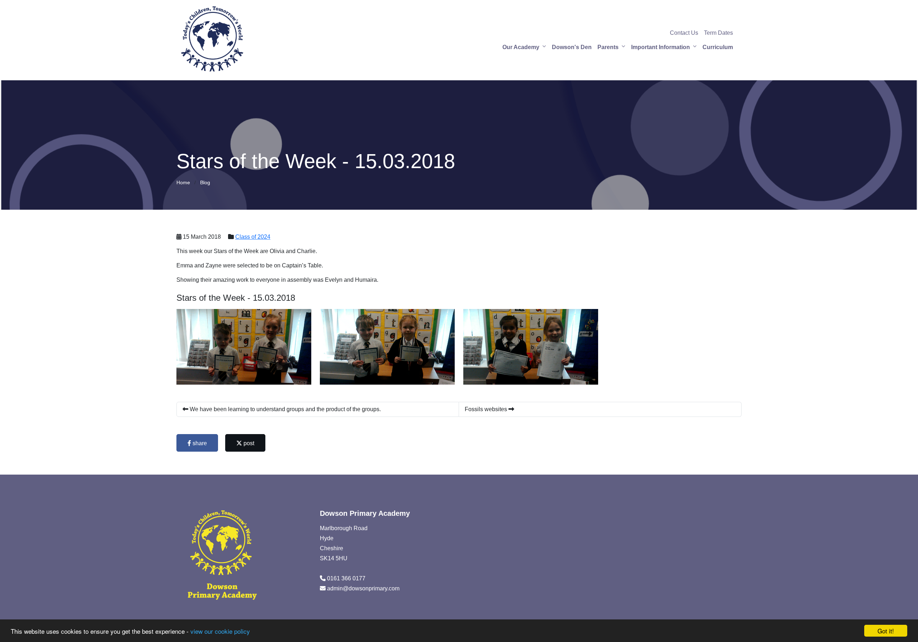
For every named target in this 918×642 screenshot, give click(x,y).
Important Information (660, 47)
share (199, 443)
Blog (205, 182)
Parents (608, 47)
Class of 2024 (252, 237)
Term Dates (718, 33)
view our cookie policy (220, 631)
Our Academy (520, 47)
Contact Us (684, 33)
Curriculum (717, 47)
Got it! (885, 630)
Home (183, 182)
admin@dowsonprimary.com (363, 588)
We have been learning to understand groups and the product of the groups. (284, 409)
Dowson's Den (572, 47)
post (248, 443)
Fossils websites (486, 409)
